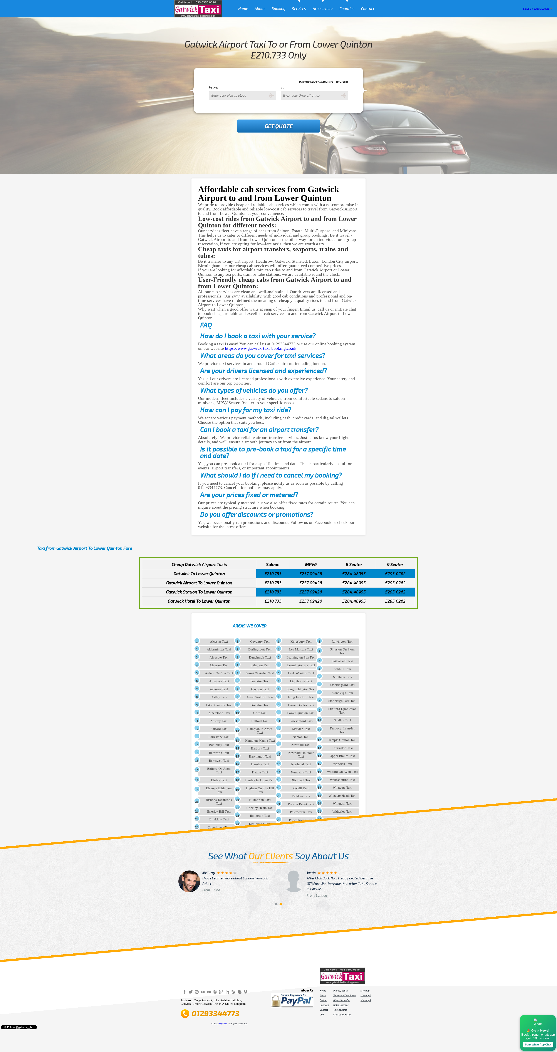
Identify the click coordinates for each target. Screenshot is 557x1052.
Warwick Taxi (342, 764)
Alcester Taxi (219, 641)
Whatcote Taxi (342, 787)
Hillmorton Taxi (260, 800)
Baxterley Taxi (219, 744)
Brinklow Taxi (219, 819)
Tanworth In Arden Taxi (342, 730)
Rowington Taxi (342, 641)
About (260, 9)
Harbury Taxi (260, 748)
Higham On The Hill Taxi (260, 790)
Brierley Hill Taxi (219, 811)
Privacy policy (340, 990)
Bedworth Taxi (219, 753)
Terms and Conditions (344, 995)
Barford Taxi (219, 729)
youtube (202, 991)
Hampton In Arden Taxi (260, 730)
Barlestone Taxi (219, 737)
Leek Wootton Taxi (301, 673)
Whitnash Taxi (342, 803)
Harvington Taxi (260, 756)
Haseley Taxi (260, 764)
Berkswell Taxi (219, 760)
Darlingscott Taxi (260, 649)
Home (243, 9)
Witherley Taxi (342, 811)
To (283, 87)
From (213, 87)
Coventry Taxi (260, 641)
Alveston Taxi (219, 665)
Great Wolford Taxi (260, 697)
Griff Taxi (260, 713)
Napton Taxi (301, 737)
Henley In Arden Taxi (260, 780)
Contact (367, 9)
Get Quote (279, 126)
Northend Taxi (301, 764)
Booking (278, 9)
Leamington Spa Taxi (301, 657)
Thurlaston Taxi (342, 748)
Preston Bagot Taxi (301, 804)
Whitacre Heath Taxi (342, 795)
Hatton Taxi (260, 772)
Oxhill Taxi (301, 788)
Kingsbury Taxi (301, 641)
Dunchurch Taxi (260, 657)
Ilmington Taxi (260, 815)
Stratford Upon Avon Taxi (342, 710)
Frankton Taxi (259, 681)
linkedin (227, 991)
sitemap (365, 990)
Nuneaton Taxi (301, 772)
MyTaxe (223, 1023)
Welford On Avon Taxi (342, 771)
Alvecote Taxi (219, 657)
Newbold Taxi (300, 744)
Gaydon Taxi (260, 689)
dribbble (215, 991)
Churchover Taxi (219, 827)
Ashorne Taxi (219, 689)
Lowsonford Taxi (301, 721)
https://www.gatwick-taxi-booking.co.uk (260, 348)
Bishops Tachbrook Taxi (219, 801)
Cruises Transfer (342, 1014)
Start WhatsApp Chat (538, 1044)
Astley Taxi (219, 697)
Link (322, 1014)
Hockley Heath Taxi (259, 808)
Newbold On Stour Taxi (301, 754)
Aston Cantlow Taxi (218, 705)
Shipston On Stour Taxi (342, 651)
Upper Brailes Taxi (342, 756)
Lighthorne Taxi (301, 681)
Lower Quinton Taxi (301, 713)
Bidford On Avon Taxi (219, 770)
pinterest (196, 991)
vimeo (245, 991)
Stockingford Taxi (342, 685)
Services (299, 9)
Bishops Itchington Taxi (219, 790)
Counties (346, 9)
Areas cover (323, 9)
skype (239, 991)
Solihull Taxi (342, 669)
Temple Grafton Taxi (342, 740)
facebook (184, 991)
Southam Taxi (342, 677)
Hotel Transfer (340, 1005)
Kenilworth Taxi (260, 823)
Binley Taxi (219, 780)
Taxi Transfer (340, 1009)
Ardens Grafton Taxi (219, 673)
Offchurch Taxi (301, 780)
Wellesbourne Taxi (342, 779)
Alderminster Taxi (219, 649)
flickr (208, 991)
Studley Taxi (342, 720)
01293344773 (215, 1014)
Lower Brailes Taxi (301, 705)
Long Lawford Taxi (301, 697)
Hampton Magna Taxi (260, 740)
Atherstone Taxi (219, 713)
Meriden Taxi (301, 729)
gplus (221, 991)
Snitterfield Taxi (342, 661)
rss (233, 991)
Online (323, 1000)
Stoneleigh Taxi (342, 693)
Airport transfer (341, 1000)
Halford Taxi (259, 721)
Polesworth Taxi (301, 812)
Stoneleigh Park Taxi (342, 700)
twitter (190, 991)
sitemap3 (366, 1000)
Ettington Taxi (260, 665)
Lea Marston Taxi (301, 649)
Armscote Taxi (219, 681)
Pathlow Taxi (301, 796)
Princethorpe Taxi (301, 820)
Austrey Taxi (219, 721)
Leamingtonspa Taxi (301, 665)
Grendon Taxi (260, 705)
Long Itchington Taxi (301, 689)
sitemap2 (366, 995)
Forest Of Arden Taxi (260, 673)
